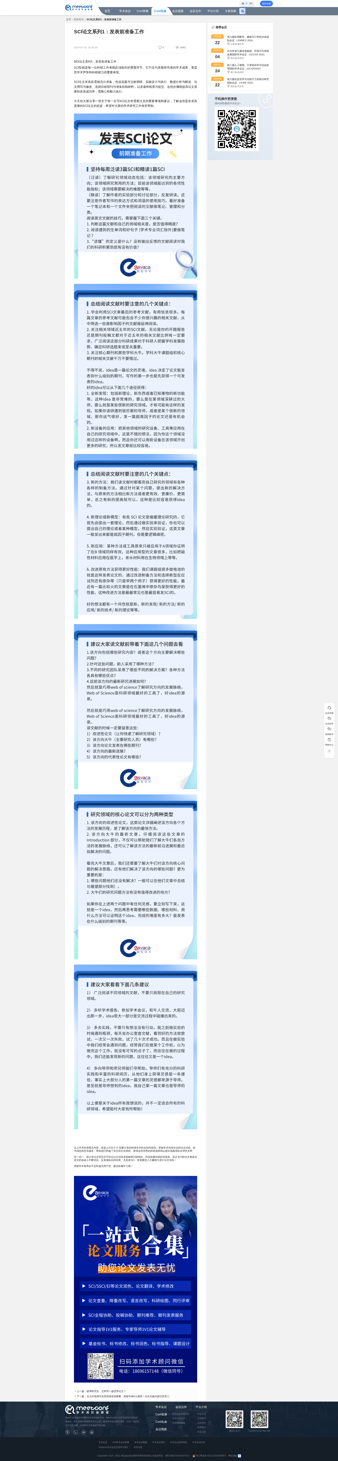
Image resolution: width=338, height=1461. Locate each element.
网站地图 (232, 1455)
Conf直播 (142, 11)
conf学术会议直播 (120, 1442)
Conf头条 (160, 11)
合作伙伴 (201, 1423)
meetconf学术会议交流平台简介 (114, 1447)
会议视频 (177, 11)
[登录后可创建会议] (242, 11)
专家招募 (230, 11)
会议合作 (181, 1406)
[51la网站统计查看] (239, 1455)
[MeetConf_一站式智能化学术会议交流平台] (78, 7)
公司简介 (201, 1418)
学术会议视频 (140, 1442)
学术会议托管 (178, 1418)
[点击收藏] (160, 47)
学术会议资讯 (158, 1442)
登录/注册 (266, 3)
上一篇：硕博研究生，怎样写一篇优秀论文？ (101, 1391)
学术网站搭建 (178, 1423)
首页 (107, 11)
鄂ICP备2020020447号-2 (177, 1455)
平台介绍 (201, 1406)
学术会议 (125, 11)
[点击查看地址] (69, 1433)
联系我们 (201, 1427)
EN (250, 3)
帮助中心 (329, 745)
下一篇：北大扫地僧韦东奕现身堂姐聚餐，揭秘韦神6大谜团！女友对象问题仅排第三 (123, 1396)
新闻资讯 (79, 19)
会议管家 (329, 713)
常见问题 (201, 1432)
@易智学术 (112, 1147)
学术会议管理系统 (180, 1414)
